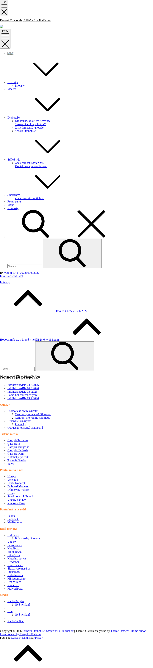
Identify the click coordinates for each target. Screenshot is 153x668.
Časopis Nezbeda (17, 450)
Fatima (11, 515)
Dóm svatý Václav (18, 489)
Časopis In (13, 443)
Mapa (10, 204)
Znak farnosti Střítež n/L (29, 162)
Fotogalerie (14, 201)
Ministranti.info (16, 578)
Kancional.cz (15, 565)
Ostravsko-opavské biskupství (25, 427)
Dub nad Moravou (18, 486)
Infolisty (20, 85)
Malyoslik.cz (15, 588)
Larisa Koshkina (21, 637)
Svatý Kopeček (16, 483)
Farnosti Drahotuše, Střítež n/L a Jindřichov (25, 20)
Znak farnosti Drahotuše (29, 127)
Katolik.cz (13, 548)
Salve (10, 463)
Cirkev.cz (13, 535)
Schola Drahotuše (25, 130)
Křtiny (11, 493)
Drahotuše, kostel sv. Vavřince (33, 120)
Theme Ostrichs (120, 631)
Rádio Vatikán (15, 621)
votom (8, 272)
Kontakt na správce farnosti (31, 166)
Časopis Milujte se (18, 447)
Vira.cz (11, 541)
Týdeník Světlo (16, 460)
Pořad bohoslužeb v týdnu (22, 395)
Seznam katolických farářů (30, 124)
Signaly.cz (13, 571)
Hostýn (11, 476)
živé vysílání (22, 604)
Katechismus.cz (16, 558)
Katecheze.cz (15, 575)
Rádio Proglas (15, 601)
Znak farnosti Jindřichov (29, 198)
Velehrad (12, 479)
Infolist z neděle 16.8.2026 (23, 388)
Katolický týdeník (18, 457)
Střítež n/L (13, 159)
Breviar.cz (13, 561)
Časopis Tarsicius (17, 440)
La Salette (13, 519)
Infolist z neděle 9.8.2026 (22, 391)
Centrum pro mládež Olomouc (33, 414)
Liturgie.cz (13, 555)
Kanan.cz (13, 585)
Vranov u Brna (16, 503)
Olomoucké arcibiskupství (22, 411)
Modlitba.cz (14, 551)
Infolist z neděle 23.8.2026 (23, 384)
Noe (10, 611)
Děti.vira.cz (14, 581)
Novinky (12, 82)
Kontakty (12, 208)
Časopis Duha (15, 453)
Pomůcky (20, 424)
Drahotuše (13, 117)
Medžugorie (14, 522)
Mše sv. (11, 88)
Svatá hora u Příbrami (20, 496)
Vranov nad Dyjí (17, 499)
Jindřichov (13, 194)
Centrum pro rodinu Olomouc (32, 417)
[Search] (72, 253)
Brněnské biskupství (19, 421)
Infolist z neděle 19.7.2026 (23, 398)
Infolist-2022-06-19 (11, 276)
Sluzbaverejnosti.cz (18, 568)
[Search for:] (25, 266)
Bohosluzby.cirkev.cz (27, 538)
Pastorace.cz (14, 545)
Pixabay (38, 637)
